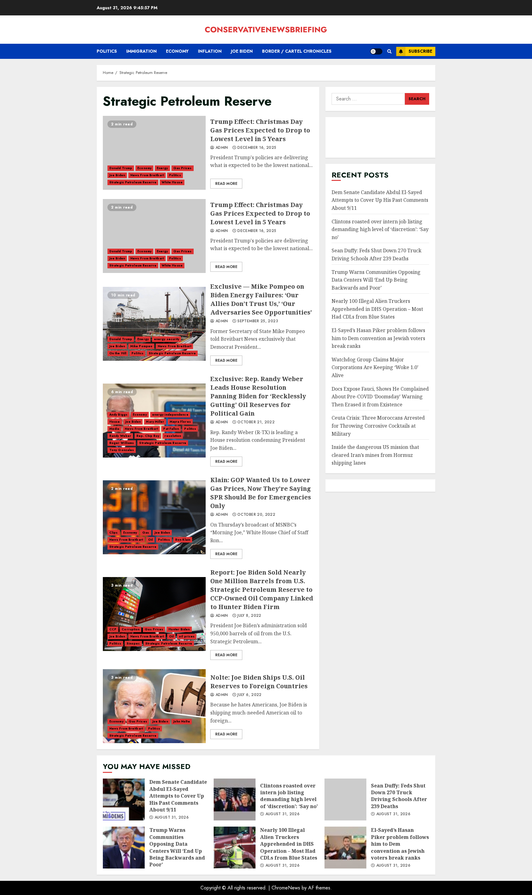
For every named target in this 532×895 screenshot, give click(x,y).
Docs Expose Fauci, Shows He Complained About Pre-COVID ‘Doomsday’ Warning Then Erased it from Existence (380, 396)
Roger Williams (121, 443)
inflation (210, 51)
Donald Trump (120, 168)
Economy (177, 51)
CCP (112, 629)
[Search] (389, 51)
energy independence (170, 414)
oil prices (187, 636)
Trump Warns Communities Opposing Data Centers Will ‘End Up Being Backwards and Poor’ (376, 280)
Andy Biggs (118, 414)
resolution (172, 435)
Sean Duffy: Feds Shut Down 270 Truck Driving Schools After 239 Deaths (345, 799)
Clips (113, 532)
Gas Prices (182, 168)
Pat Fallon (171, 428)
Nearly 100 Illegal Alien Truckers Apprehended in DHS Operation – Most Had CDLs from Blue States (377, 309)
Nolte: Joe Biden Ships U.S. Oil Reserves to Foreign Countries (154, 706)
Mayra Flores (180, 421)
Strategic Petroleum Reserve (132, 182)
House (114, 421)
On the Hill (117, 353)
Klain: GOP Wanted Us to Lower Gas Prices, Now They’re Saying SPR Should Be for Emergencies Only (154, 517)
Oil (150, 539)
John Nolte (181, 721)
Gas (145, 532)
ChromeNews (286, 887)
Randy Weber (120, 435)
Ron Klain (182, 539)
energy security (166, 339)
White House (172, 182)
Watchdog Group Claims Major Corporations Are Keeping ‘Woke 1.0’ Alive (375, 367)
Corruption (130, 629)
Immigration (141, 51)
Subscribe (420, 51)
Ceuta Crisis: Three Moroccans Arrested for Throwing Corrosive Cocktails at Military (378, 425)
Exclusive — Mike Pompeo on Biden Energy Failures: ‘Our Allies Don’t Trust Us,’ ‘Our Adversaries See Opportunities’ (154, 324)
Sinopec (133, 643)
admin (221, 147)
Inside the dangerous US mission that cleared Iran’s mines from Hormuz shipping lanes (375, 455)
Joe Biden (242, 51)
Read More (226, 183)
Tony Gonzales (121, 450)
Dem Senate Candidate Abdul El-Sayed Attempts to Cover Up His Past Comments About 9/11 (380, 200)
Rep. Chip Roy (147, 435)
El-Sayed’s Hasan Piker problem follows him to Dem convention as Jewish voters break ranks (378, 338)
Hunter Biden (179, 629)
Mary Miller (155, 421)
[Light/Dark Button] (376, 51)
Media (114, 428)
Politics (107, 51)
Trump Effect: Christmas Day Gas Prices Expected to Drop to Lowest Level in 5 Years (154, 153)
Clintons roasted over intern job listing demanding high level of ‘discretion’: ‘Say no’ (380, 229)
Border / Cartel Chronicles (297, 51)
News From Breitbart (147, 175)
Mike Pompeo (141, 346)
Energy (162, 168)
